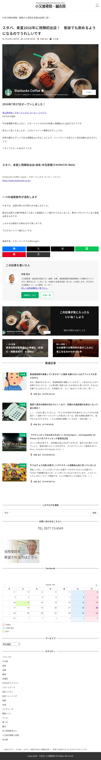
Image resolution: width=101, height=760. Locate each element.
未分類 (5, 739)
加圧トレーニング (9, 696)
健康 (4, 674)
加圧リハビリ (7, 691)
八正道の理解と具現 (10, 735)
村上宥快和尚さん (9, 731)
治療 (4, 670)
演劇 (4, 700)
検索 (94, 512)
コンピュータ (7, 709)
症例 (4, 665)
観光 (4, 726)
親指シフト (6, 713)
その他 (55, 39)
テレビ (5, 718)
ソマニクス (6, 657)
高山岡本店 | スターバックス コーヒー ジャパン (24, 112)
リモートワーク (8, 687)
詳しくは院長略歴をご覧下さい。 (35, 288)
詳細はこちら (30, 295)
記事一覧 (47, 295)
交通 (4, 704)
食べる (5, 722)
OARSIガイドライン (10, 683)
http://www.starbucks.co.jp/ (16, 180)
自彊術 (5, 678)
